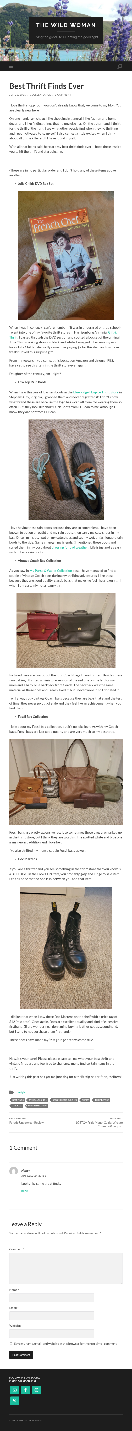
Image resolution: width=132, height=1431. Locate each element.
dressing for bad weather (70, 547)
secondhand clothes (65, 1100)
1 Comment (63, 94)
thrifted (17, 1105)
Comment (16, 1249)
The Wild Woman (66, 25)
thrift (85, 1100)
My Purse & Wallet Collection (51, 571)
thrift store (102, 1100)
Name (14, 1290)
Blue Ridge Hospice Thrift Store (95, 392)
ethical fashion (38, 1100)
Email (14, 1308)
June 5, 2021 (17, 94)
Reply (25, 1191)
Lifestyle (20, 1092)
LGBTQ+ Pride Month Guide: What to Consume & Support (99, 1122)
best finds (18, 1100)
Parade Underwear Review (26, 1120)
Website (15, 1325)
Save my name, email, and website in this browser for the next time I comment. (65, 1343)
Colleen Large (40, 94)
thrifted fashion (37, 1105)
